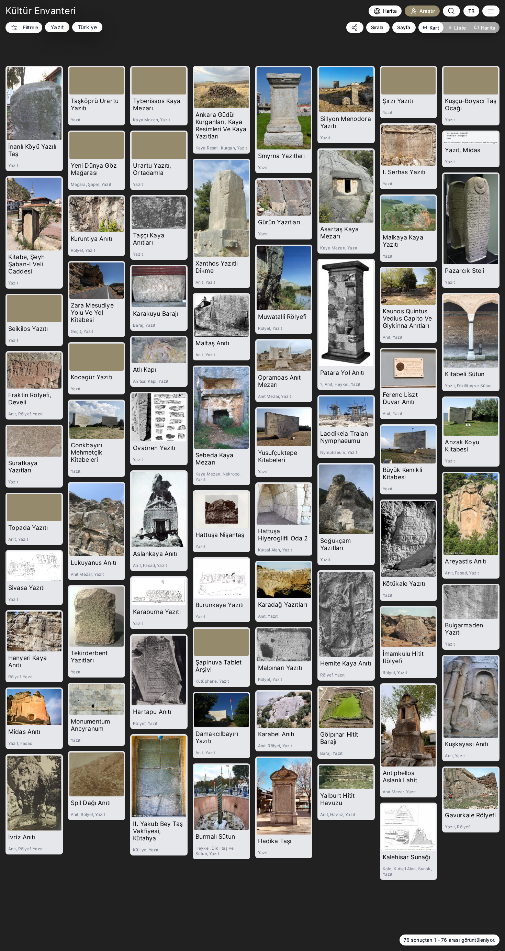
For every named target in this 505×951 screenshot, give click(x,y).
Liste (460, 28)
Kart (434, 28)
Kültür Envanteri (40, 10)
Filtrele (30, 27)
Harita (488, 28)
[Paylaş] (354, 27)
